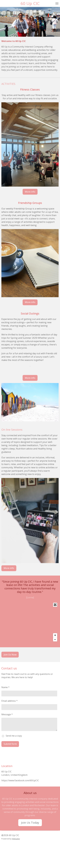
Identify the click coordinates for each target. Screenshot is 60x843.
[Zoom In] (55, 635)
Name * (5, 687)
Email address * (9, 700)
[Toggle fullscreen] (55, 605)
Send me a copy (14, 735)
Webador (16, 838)
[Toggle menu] (57, 3)
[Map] (30, 622)
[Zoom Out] (55, 639)
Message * (7, 714)
